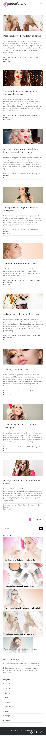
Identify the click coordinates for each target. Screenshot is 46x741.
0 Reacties (10, 282)
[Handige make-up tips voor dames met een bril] (23, 468)
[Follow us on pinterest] (41, 732)
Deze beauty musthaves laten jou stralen (22, 35)
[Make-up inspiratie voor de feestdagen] (23, 301)
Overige (7, 716)
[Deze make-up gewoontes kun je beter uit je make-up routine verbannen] (23, 136)
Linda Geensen (11, 57)
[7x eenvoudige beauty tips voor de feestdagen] (23, 412)
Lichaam (7, 702)
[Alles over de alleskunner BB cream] (23, 251)
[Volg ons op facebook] (36, 732)
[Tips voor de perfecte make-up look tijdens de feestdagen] (23, 78)
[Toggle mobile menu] (41, 3)
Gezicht (32, 57)
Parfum (7, 720)
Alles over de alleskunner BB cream (20, 263)
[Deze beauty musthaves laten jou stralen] (23, 23)
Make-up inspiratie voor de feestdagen (21, 314)
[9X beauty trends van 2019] (23, 357)
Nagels (7, 711)
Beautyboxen (9, 684)
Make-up (34, 115)
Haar (37, 57)
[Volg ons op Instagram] (31, 732)
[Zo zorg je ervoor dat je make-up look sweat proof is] (23, 195)
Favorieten (8, 688)
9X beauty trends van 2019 (15, 369)
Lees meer (6, 61)
